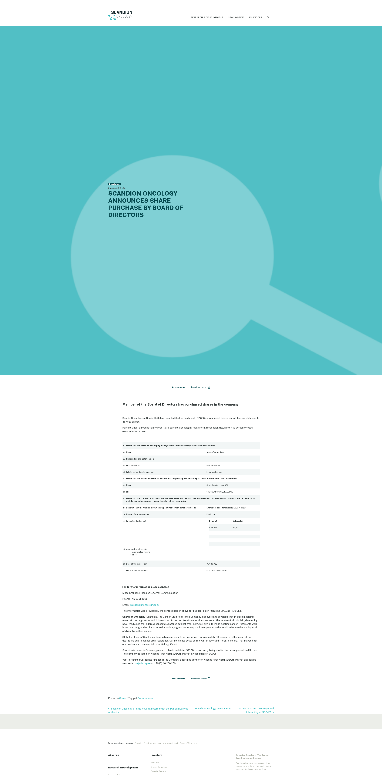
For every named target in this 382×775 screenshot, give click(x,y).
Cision (122, 698)
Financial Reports (158, 771)
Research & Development (207, 17)
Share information (159, 767)
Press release (145, 698)
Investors (255, 17)
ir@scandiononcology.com (144, 604)
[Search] (267, 17)
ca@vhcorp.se (143, 663)
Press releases (126, 743)
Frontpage (113, 743)
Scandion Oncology (120, 15)
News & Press (236, 17)
